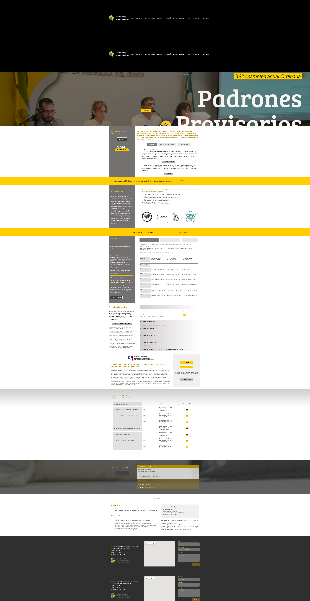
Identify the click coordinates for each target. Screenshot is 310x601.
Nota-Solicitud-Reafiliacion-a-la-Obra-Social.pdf (149, 476)
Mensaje (180, 552)
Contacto (206, 18)
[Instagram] (182, 74)
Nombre (180, 541)
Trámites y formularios (178, 18)
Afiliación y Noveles (137, 18)
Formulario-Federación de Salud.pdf (146, 471)
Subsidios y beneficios (163, 18)
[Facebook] (184, 74)
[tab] (152, 144)
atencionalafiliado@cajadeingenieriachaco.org (123, 335)
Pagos (188, 18)
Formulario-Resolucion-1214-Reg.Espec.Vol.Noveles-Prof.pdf (152, 474)
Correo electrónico (182, 547)
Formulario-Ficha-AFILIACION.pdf (146, 469)
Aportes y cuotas (150, 18)
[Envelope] (187, 74)
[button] (122, 149)
